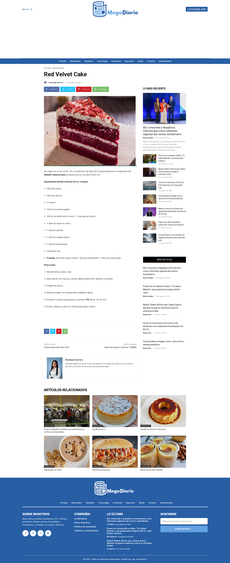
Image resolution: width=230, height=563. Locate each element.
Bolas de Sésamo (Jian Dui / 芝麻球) (121, 347)
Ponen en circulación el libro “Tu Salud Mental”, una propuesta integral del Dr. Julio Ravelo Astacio (129, 531)
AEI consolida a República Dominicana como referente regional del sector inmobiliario (162, 131)
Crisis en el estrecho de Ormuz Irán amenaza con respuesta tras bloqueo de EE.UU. (163, 326)
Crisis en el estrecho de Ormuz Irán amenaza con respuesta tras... (171, 185)
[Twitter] (52, 331)
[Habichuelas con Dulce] (67, 452)
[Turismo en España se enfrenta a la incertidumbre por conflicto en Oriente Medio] (67, 411)
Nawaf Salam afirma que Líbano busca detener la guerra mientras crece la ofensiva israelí (162, 307)
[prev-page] (144, 248)
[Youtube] (48, 533)
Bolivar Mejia (148, 138)
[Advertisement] (115, 38)
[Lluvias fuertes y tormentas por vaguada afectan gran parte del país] (149, 238)
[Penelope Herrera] (45, 82)
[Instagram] (33, 533)
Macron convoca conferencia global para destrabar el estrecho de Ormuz (172, 211)
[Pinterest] (58, 331)
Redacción (147, 315)
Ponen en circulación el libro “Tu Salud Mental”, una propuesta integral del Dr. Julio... (162, 289)
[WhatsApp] (65, 331)
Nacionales (111, 537)
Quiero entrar (182, 529)
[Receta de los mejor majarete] (163, 452)
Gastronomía (58, 68)
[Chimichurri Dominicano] (115, 452)
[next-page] (149, 248)
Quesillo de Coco (98, 429)
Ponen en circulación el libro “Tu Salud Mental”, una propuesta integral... (171, 158)
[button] (27, 9)
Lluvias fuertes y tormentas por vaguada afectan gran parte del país (171, 237)
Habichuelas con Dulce (53, 470)
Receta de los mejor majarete (151, 470)
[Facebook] (46, 331)
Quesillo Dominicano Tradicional (152, 429)
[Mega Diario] (115, 9)
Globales (111, 549)
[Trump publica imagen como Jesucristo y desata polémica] (149, 199)
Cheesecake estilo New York (56, 347)
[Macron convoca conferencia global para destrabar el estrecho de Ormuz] (149, 211)
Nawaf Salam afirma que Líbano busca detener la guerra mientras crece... (171, 171)
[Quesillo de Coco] (115, 411)
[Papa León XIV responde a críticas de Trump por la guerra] (149, 225)
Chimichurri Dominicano (101, 470)
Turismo (110, 524)
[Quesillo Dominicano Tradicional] (163, 411)
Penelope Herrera (56, 82)
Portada (47, 68)
